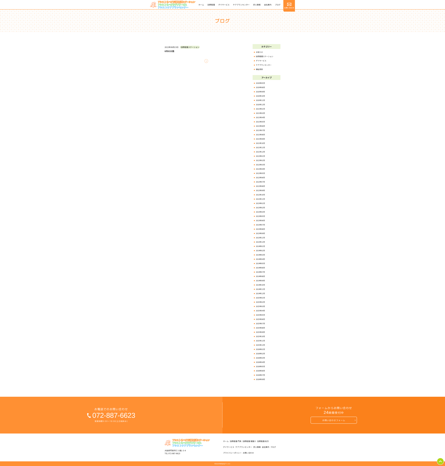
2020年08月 (260, 87)
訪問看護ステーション (264, 56)
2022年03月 (260, 164)
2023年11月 (260, 237)
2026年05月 (260, 366)
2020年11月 (260, 100)
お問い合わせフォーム (333, 420)
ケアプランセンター (264, 65)
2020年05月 (260, 83)
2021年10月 (260, 143)
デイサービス (261, 60)
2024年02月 (260, 250)
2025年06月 (260, 319)
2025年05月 (260, 315)
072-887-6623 (113, 415)
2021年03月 (260, 113)
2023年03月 (260, 212)
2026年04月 (260, 362)
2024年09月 (260, 280)
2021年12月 (260, 151)
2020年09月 (260, 91)
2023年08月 (260, 229)
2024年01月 (260, 246)
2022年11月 (260, 199)
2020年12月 (260, 104)
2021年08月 (260, 134)
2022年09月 (260, 190)
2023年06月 (260, 220)
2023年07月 (260, 224)
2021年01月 (260, 109)
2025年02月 (260, 302)
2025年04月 (260, 310)
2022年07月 (260, 182)
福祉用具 (259, 69)
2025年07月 (260, 323)
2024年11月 (260, 289)
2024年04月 (260, 259)
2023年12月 (260, 242)
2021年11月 (260, 147)
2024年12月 (260, 293)
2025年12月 (260, 345)
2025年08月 (260, 328)
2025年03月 (260, 306)
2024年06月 (260, 267)
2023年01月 (260, 203)
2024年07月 (260, 272)
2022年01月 (260, 156)
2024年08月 (260, 276)
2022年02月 (260, 160)
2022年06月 (260, 177)
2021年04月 (260, 117)
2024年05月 (260, 263)
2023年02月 (260, 207)
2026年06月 (260, 370)
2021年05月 (260, 121)
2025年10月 (260, 336)
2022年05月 (260, 173)
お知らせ (259, 52)
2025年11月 (260, 340)
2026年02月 (260, 353)
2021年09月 (260, 139)
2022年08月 (260, 186)
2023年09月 (260, 233)
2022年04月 (260, 169)
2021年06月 (260, 126)
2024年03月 (260, 255)
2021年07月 (260, 130)
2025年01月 (260, 297)
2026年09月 (260, 379)
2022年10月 (260, 194)
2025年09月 (260, 332)
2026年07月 (260, 375)
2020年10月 (260, 96)
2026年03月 (260, 358)
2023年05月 (260, 216)
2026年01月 (260, 349)
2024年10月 (260, 285)
